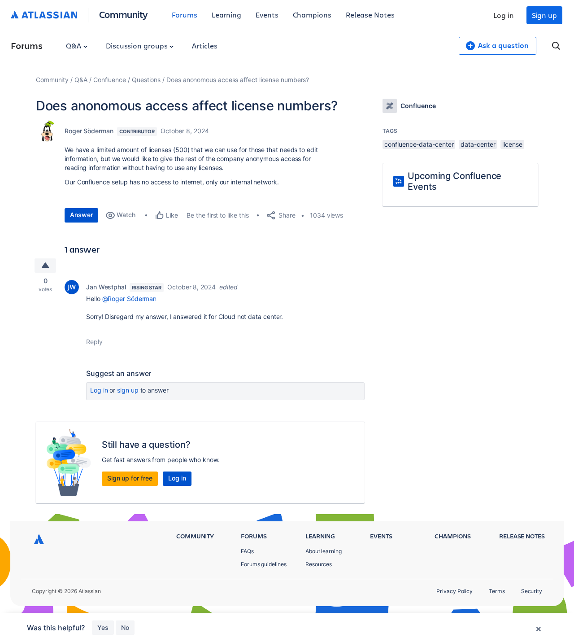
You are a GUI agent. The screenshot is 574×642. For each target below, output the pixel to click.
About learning (323, 551)
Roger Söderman (89, 131)
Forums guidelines (264, 564)
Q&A (74, 45)
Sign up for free (129, 478)
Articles (204, 45)
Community (123, 14)
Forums (184, 14)
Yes (103, 627)
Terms (497, 591)
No (125, 627)
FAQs (247, 551)
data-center (478, 144)
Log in (503, 15)
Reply (94, 341)
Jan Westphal (106, 287)
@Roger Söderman (129, 298)
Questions (146, 79)
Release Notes (370, 14)
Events (267, 14)
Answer (81, 214)
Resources (318, 564)
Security (531, 591)
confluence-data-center (418, 144)
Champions (312, 14)
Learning (226, 14)
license (512, 144)
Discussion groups (138, 45)
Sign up (544, 15)
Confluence (109, 79)
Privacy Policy (454, 591)
